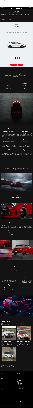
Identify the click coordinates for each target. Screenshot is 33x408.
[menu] (31, 1)
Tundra (2, 390)
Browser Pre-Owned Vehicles (21, 388)
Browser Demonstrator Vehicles (21, 389)
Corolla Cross (19, 376)
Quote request (19, 391)
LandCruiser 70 (3, 389)
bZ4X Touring (19, 380)
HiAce (2, 391)
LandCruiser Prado (19, 383)
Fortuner (18, 382)
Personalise (20, 64)
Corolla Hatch (3, 376)
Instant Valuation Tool (20, 390)
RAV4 (17, 378)
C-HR (17, 377)
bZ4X (17, 379)
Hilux (2, 388)
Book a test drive (13, 64)
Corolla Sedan (3, 377)
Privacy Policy (21, 405)
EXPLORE (30, 7)
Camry (2, 378)
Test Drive (16, 12)
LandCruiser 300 (19, 384)
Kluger (18, 381)
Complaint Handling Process (27, 405)
